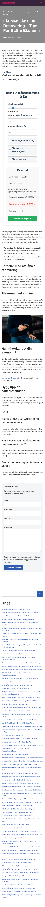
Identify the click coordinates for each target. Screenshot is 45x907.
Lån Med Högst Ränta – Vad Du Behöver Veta (16, 862)
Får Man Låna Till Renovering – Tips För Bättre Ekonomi (19, 869)
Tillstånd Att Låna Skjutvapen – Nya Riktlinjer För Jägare (19, 738)
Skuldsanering (19, 159)
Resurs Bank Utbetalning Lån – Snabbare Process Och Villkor (21, 666)
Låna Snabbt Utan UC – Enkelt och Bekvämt (16, 688)
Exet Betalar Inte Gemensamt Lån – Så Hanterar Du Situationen (22, 790)
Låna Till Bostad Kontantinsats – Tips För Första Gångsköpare (21, 786)
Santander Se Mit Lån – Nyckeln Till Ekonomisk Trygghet (20, 678)
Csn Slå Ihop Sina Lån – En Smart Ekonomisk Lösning (19, 682)
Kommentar (8, 527)
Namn (6, 501)
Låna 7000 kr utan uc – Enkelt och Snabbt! (15, 616)
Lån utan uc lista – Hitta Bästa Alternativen (15, 828)
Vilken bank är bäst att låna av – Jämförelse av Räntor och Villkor (22, 726)
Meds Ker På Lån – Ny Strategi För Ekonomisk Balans (19, 799)
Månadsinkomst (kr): (18, 126)
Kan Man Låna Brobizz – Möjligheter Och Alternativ (18, 885)
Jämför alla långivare (22, 219)
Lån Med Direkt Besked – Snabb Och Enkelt (16, 609)
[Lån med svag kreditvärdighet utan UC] (8, 3)
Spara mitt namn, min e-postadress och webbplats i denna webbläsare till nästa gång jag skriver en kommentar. (22, 559)
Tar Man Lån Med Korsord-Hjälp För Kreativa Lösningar (19, 888)
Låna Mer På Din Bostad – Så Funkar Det (15, 704)
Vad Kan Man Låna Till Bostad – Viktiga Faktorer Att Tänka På (21, 701)
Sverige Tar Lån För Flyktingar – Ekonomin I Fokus (18, 876)
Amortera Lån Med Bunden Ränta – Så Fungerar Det (18, 859)
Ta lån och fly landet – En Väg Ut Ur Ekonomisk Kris (18, 654)
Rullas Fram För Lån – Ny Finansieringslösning (16, 866)
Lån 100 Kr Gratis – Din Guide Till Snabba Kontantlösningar (20, 872)
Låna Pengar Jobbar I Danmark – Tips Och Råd (17, 805)
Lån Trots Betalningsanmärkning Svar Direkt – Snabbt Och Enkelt (22, 745)
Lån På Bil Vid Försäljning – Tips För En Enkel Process (19, 764)
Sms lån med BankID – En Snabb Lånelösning (16, 780)
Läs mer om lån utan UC (10, 378)
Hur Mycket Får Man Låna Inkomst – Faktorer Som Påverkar (21, 776)
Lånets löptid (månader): (20, 115)
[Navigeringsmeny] (40, 3)
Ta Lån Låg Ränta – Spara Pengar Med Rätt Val (17, 685)
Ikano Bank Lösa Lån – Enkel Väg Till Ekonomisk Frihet (19, 720)
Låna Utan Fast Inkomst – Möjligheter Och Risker (17, 742)
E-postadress (9, 509)
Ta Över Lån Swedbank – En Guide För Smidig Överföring (20, 850)
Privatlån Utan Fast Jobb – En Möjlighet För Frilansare (19, 831)
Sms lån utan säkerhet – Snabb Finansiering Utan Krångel (20, 773)
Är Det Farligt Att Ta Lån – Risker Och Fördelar (16, 815)
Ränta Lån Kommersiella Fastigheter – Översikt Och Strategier (21, 663)
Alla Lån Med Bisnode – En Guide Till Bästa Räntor (18, 723)
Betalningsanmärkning (23, 140)
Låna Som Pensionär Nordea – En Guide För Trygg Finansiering (22, 707)
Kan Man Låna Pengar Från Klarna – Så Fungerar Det (18, 650)
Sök (3, 590)
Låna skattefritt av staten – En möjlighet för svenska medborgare (22, 761)
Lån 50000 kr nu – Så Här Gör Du (12, 735)
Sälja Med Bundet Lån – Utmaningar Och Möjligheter (18, 809)
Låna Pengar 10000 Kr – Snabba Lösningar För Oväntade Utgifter (22, 847)
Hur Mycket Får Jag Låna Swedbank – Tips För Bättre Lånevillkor (22, 757)
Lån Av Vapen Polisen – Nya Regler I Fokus (15, 824)
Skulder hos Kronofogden (18, 150)
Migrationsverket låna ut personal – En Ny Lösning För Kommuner (22, 669)
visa (9, 72)
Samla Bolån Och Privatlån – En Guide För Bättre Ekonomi (20, 783)
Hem (5, 12)
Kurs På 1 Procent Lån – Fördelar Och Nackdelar (17, 812)
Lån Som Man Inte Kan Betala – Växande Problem (18, 619)
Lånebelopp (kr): (15, 104)
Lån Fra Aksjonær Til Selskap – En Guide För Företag (19, 891)
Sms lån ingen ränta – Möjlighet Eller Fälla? (15, 754)
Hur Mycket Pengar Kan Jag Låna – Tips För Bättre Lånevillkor (21, 697)
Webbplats (7, 518)
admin (7, 37)
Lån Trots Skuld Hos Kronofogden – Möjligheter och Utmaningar (22, 802)
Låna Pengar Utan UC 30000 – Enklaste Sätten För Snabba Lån (22, 834)
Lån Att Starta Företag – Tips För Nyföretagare (16, 838)
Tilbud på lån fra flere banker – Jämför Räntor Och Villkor (20, 612)
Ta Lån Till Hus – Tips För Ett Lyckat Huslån (16, 711)
